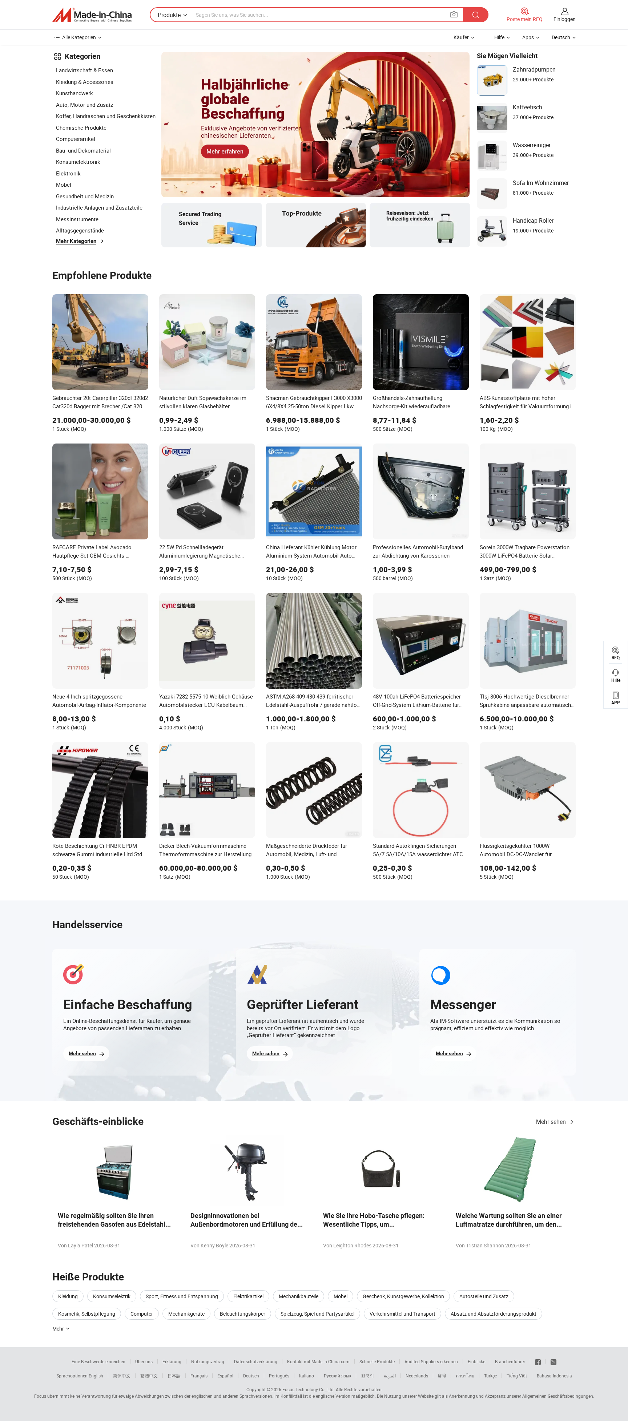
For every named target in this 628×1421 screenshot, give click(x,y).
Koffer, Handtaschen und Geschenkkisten (106, 116)
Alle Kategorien (79, 37)
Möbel (63, 184)
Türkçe (490, 1376)
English (96, 1376)
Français (199, 1376)
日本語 (174, 1376)
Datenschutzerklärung (255, 1361)
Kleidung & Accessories (84, 81)
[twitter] (553, 1361)
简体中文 (121, 1376)
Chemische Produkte (81, 127)
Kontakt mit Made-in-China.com (318, 1361)
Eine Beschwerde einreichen (98, 1361)
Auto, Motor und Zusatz (84, 104)
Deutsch (251, 1376)
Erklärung (171, 1361)
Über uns (144, 1361)
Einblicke (476, 1361)
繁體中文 (149, 1376)
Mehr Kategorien (76, 241)
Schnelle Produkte (377, 1361)
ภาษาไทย (465, 1376)
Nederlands (417, 1376)
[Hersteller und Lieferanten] (92, 15)
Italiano (306, 1376)
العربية (390, 1376)
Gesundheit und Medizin (85, 196)
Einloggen (564, 19)
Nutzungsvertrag (207, 1361)
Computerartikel (75, 138)
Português (279, 1376)
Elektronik (68, 173)
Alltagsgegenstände (80, 230)
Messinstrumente (77, 219)
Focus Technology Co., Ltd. (308, 1389)
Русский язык (337, 1376)
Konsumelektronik (78, 161)
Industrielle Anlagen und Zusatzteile (99, 207)
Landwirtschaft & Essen (84, 70)
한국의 (367, 1376)
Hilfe (499, 37)
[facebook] (538, 1361)
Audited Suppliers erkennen (431, 1361)
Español (225, 1376)
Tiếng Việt (517, 1376)
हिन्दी (442, 1376)
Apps (528, 37)
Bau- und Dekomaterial (83, 150)
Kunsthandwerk (74, 93)
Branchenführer (510, 1361)
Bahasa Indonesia (554, 1376)
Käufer (461, 37)
